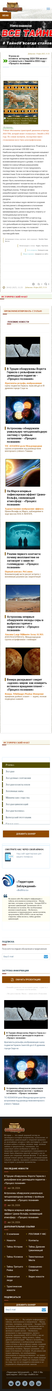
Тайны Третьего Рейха (15, 1268)
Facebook (24, 1383)
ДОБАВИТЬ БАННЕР (26, 834)
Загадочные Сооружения (18, 777)
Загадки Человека (15, 810)
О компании (13, 1234)
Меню (5, 15)
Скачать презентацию (28, 979)
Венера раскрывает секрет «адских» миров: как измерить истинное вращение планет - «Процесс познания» (27, 684)
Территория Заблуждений (12, 32)
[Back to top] (43, 1382)
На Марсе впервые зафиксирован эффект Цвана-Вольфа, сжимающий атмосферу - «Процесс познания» (26, 497)
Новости (11, 1240)
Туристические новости (14, 1288)
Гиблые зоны (12, 823)
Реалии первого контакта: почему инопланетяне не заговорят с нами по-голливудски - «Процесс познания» (24, 560)
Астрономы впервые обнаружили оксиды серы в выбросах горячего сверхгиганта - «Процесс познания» (25, 623)
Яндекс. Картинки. (42, 246)
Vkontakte (11, 1383)
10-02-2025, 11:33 (14, 287)
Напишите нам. (43, 250)
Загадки (10, 771)
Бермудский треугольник (18, 817)
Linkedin (38, 1383)
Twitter (18, 1383)
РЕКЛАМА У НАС (37, 1234)
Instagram (31, 1383)
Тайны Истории (14, 1246)
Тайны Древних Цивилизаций (37, 1248)
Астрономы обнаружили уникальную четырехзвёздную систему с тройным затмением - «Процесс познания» (27, 435)
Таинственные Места (36, 1258)
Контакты (34, 1240)
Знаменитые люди (13, 1278)
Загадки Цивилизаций (17, 804)
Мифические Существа (18, 797)
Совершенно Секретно (35, 1268)
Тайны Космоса (15, 1256)
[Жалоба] (33, 284)
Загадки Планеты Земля (18, 784)
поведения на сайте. (41, 254)
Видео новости (36, 1276)
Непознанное (28, 32)
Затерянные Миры (14, 791)
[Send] (46, 956)
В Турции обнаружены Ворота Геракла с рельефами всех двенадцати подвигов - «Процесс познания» (26, 374)
